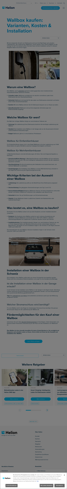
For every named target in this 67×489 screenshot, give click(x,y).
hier (38, 481)
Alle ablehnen (59, 485)
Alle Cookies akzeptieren (46, 485)
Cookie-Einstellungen (11, 485)
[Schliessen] (64, 475)
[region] (33, 480)
